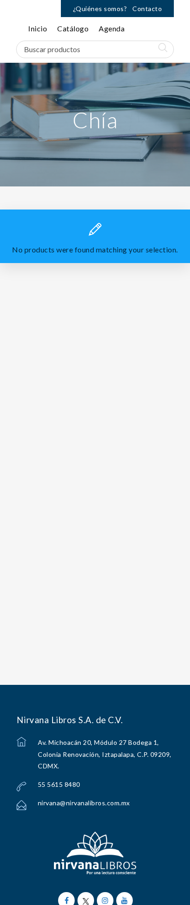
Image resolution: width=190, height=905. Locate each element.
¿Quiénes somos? (100, 8)
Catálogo (73, 28)
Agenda (112, 28)
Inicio (37, 28)
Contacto (147, 8)
